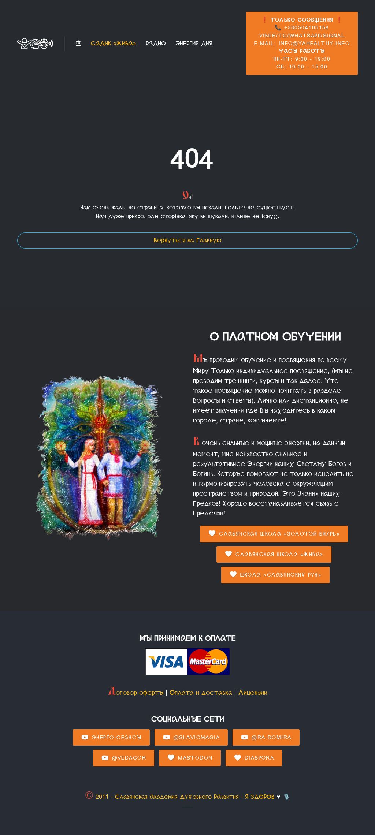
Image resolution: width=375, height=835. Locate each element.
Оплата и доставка (201, 693)
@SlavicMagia (195, 737)
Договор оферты (135, 693)
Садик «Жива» (113, 43)
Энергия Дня (193, 43)
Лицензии (252, 693)
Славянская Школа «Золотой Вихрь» (278, 534)
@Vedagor (127, 758)
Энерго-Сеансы (116, 737)
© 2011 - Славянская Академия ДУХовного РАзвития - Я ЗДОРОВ (180, 796)
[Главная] (78, 43)
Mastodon (194, 758)
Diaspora (258, 758)
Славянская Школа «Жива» (278, 554)
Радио (156, 43)
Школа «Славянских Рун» (280, 575)
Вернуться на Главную (187, 240)
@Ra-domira (270, 737)
